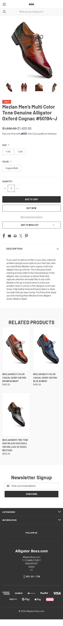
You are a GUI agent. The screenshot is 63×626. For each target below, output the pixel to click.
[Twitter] (20, 236)
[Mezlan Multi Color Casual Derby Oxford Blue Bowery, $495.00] (47, 348)
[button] (31, 249)
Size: (4, 145)
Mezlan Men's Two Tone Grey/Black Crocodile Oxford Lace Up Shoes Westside (15, 445)
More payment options (32, 217)
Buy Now (31, 208)
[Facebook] (3, 236)
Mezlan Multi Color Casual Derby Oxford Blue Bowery (45, 378)
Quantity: (7, 181)
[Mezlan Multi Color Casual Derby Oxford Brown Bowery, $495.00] (16, 348)
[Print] (15, 236)
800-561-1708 (33, 576)
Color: (5, 161)
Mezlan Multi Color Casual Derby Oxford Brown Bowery (14, 378)
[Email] (9, 236)
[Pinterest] (26, 236)
